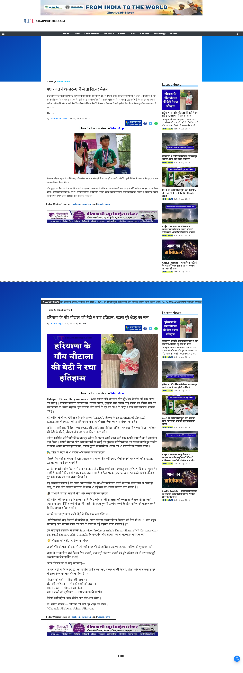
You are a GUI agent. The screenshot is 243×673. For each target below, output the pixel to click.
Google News (103, 204)
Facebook (75, 204)
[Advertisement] (121, 55)
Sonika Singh (57, 323)
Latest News (171, 84)
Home (50, 81)
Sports (121, 33)
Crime (133, 33)
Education (109, 33)
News (66, 33)
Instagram (86, 204)
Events (173, 33)
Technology (160, 33)
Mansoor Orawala (59, 118)
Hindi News (63, 81)
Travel (76, 33)
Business (144, 33)
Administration (91, 33)
